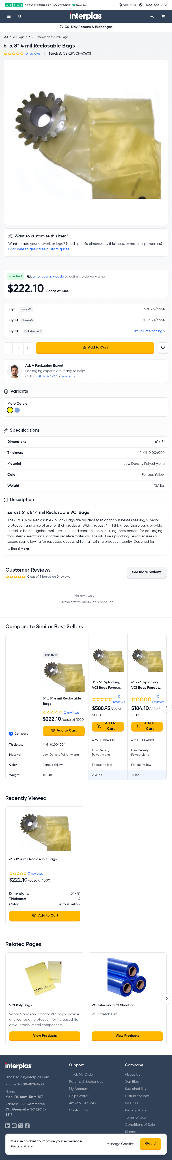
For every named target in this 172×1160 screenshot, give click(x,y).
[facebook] (27, 1126)
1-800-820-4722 (30, 1084)
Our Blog (132, 1082)
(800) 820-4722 (44, 376)
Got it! (150, 1143)
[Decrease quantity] (8, 348)
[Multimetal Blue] (17, 410)
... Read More (18, 549)
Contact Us (78, 1110)
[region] (86, 142)
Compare (21, 733)
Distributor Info (137, 1096)
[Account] (152, 16)
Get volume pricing (146, 331)
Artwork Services (82, 1103)
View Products (45, 1036)
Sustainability (135, 1089)
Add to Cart (98, 347)
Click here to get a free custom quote (38, 249)
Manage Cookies (120, 1144)
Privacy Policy (136, 1110)
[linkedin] (7, 1126)
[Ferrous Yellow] (10, 410)
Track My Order (81, 1074)
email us (68, 376)
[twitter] (20, 1126)
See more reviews (146, 572)
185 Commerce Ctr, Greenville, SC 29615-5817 (25, 1109)
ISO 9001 (132, 1103)
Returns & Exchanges (86, 1082)
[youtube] (14, 1126)
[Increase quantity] (27, 348)
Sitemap (132, 1132)
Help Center (78, 1096)
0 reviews (33, 54)
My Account (78, 1089)
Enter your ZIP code (48, 276)
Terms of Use (135, 1117)
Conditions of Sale (140, 1125)
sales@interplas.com (32, 1077)
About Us (132, 1074)
